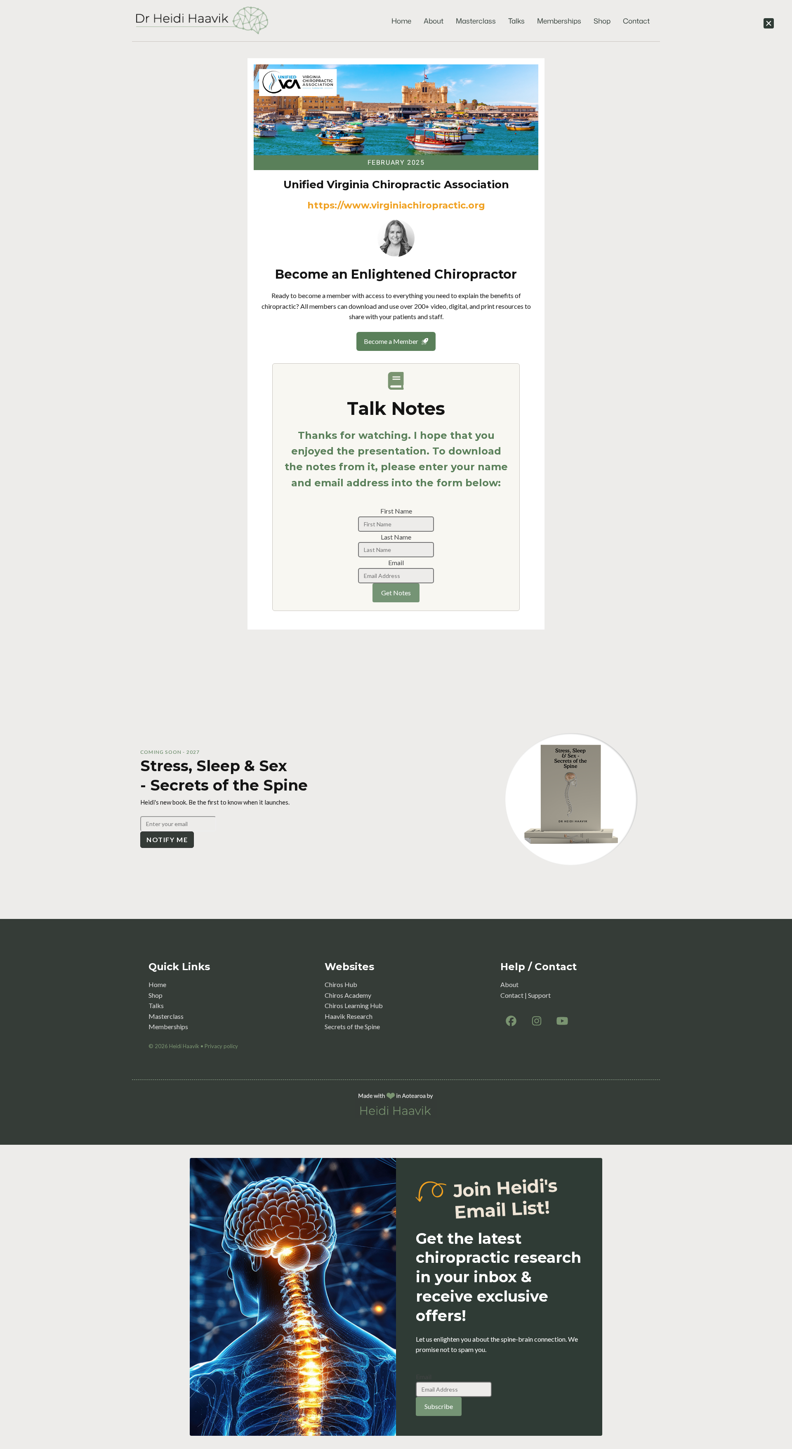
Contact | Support (525, 995)
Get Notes (396, 593)
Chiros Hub (341, 984)
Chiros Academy (348, 995)
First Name (396, 511)
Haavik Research (348, 1016)
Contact (636, 21)
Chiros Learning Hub (354, 1005)
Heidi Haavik (184, 1046)
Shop (602, 21)
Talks (516, 21)
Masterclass (476, 21)
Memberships (559, 21)
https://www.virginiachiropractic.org (396, 205)
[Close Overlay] (769, 23)
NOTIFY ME (167, 839)
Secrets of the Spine (352, 1026)
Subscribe (438, 1406)
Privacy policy (221, 1046)
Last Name (396, 537)
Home (401, 21)
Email (396, 562)
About (433, 21)
